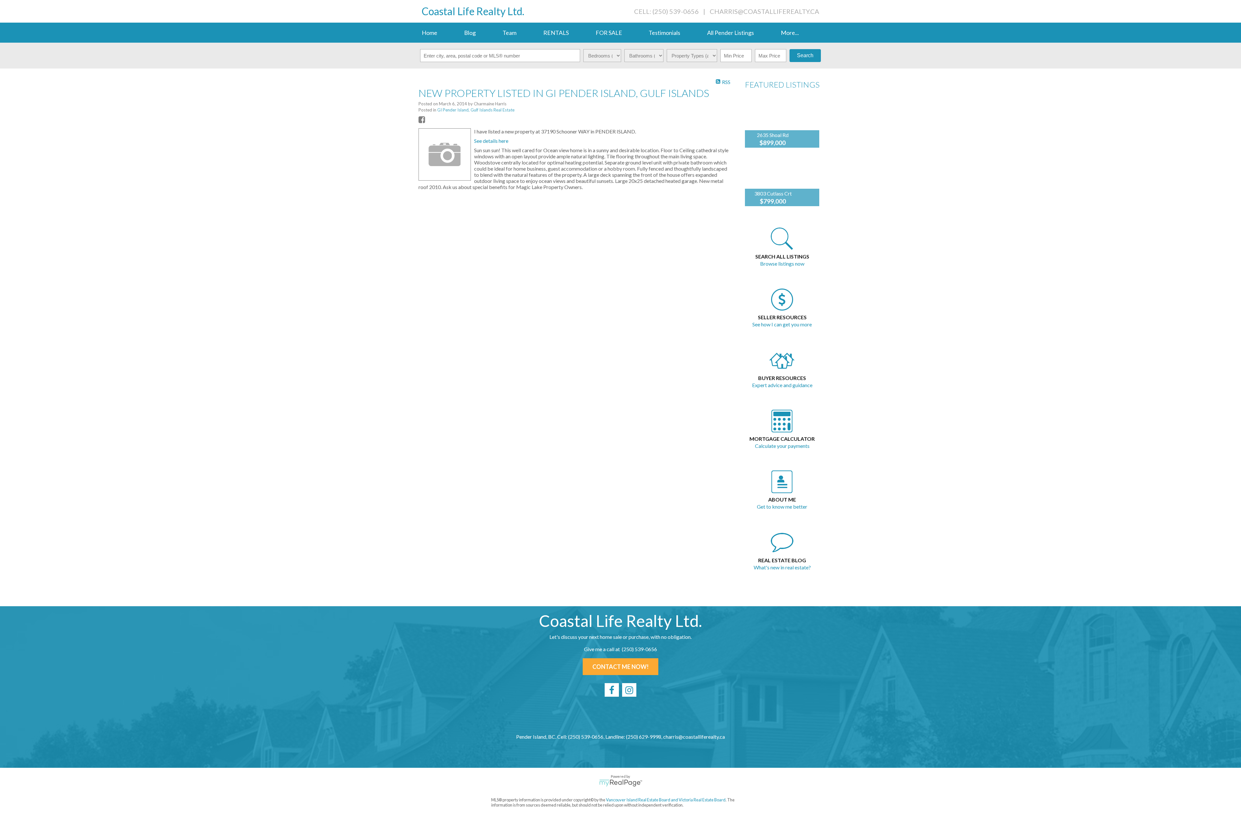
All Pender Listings (730, 32)
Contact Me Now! (620, 666)
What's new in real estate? (782, 567)
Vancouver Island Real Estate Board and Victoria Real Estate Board (666, 799)
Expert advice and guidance (782, 385)
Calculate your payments (782, 446)
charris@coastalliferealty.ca (764, 11)
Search (805, 55)
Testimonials (664, 32)
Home (429, 32)
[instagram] (629, 690)
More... (790, 32)
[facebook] (612, 690)
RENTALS (556, 32)
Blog (470, 32)
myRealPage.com (620, 783)
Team (509, 32)
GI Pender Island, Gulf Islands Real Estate (475, 109)
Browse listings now (782, 263)
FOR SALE (609, 32)
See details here (491, 141)
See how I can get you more (782, 324)
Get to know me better (782, 506)
